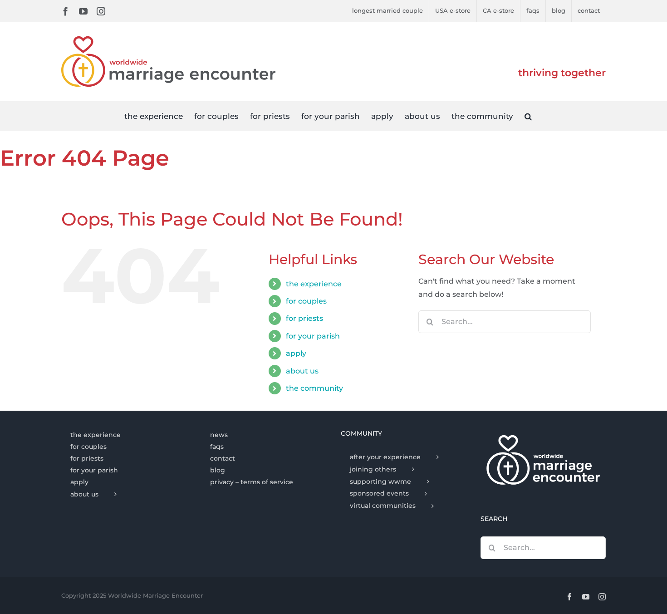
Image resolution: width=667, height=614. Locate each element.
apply (296, 353)
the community (314, 388)
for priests (304, 318)
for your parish (313, 336)
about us (302, 371)
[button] (528, 116)
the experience (314, 284)
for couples (306, 301)
